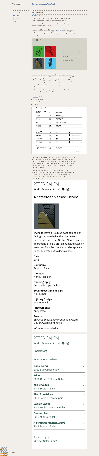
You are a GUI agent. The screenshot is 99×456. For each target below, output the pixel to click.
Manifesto (16, 12)
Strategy (15, 15)
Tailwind (35, 104)
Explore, (43, 3)
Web (14, 22)
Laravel (35, 102)
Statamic (35, 97)
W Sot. (16, 3)
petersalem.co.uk (37, 15)
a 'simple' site (46, 79)
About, (35, 3)
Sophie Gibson (59, 30)
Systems (15, 18)
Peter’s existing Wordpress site (52, 32)
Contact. (51, 3)
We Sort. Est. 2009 (17, 453)
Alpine (35, 99)
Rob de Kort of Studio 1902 (53, 19)
